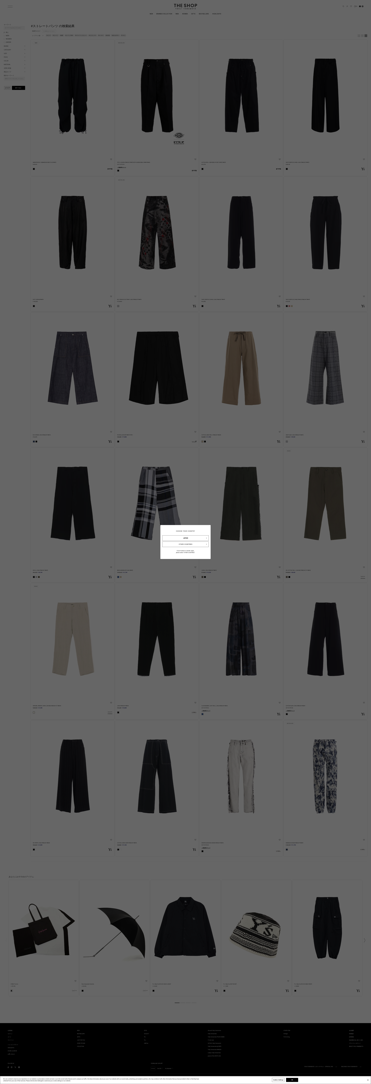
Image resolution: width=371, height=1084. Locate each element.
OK (292, 1080)
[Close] (368, 1080)
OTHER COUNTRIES (185, 544)
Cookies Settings (278, 1080)
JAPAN (185, 538)
